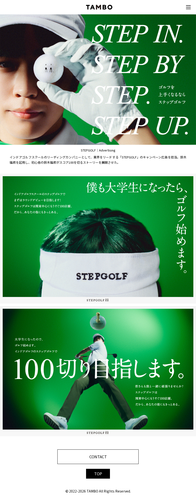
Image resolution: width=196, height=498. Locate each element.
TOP (98, 473)
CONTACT (98, 456)
